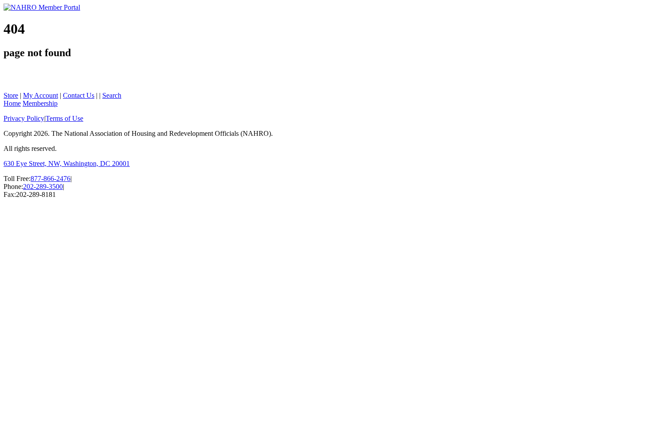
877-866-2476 (50, 178)
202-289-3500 (43, 186)
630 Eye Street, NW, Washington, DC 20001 (67, 163)
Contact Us (78, 95)
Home (12, 103)
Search (111, 95)
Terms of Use (64, 118)
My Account (40, 95)
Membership (40, 103)
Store (11, 95)
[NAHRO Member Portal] (42, 7)
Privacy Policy (24, 118)
